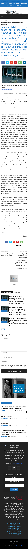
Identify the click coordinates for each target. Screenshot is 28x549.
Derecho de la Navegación (18, 22)
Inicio (2, 20)
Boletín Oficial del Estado (14, 528)
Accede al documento (6, 89)
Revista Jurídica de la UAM (14, 531)
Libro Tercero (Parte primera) (20, 3)
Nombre (14, 477)
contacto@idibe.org (17, 463)
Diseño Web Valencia (17, 547)
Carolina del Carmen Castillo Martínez (14, 410)
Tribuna (2, 410)
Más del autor (17, 292)
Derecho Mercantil (9, 22)
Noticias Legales (4, 418)
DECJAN (6, 20)
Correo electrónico (14, 481)
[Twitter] (14, 468)
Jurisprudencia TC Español (14, 526)
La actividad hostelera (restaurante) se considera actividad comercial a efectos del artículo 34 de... (14, 432)
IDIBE (4, 58)
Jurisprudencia (4, 24)
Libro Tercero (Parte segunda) (14, 5)
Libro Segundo (8, 3)
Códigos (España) (14, 525)
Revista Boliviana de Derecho (14, 529)
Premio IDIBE (5, 423)
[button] (26, 16)
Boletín (11, 541)
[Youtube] (18, 468)
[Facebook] (9, 468)
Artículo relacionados (7, 292)
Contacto (16, 541)
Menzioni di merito (6, 416)
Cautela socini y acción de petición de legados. (7, 254)
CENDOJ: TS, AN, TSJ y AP (14, 523)
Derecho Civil (3, 300)
